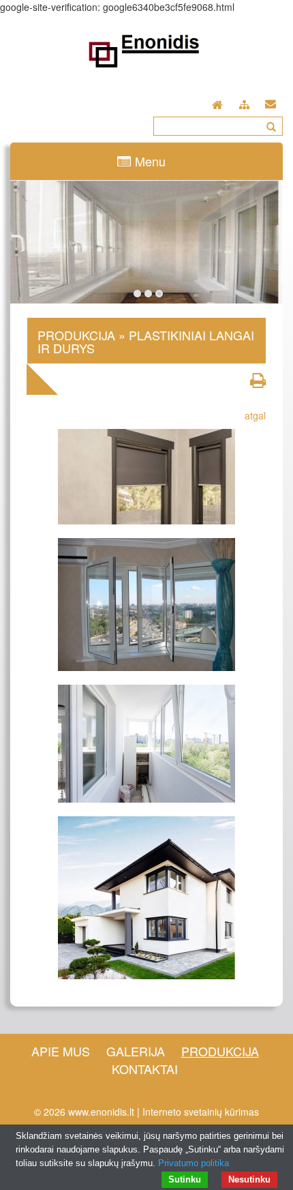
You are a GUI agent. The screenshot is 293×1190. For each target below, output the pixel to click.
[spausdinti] (258, 380)
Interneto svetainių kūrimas (200, 1111)
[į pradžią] (217, 101)
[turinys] (244, 102)
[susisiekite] (270, 101)
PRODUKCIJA (220, 1051)
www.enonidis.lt (101, 1111)
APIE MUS (60, 1051)
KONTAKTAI (145, 1068)
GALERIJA (135, 1051)
